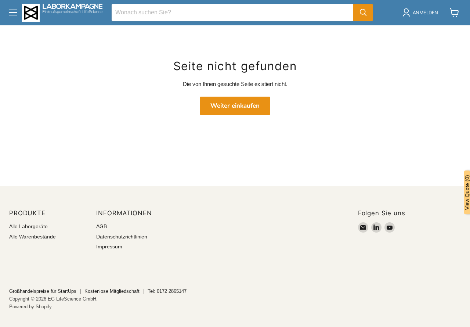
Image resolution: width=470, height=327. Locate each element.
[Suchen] (363, 12)
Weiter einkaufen (235, 105)
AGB (101, 226)
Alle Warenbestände (32, 237)
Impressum (109, 246)
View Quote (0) (467, 192)
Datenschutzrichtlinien (121, 237)
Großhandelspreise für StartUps (42, 291)
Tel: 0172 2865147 (167, 291)
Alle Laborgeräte (28, 226)
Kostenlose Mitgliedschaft (112, 291)
